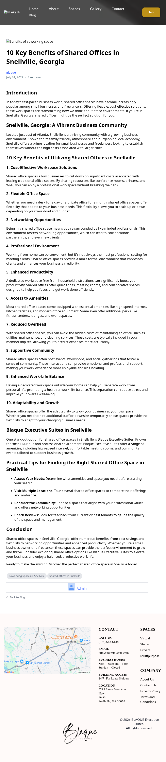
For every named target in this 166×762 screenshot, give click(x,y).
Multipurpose (150, 656)
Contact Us (148, 685)
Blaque (11, 72)
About (54, 9)
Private (145, 650)
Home (34, 9)
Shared (145, 644)
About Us (147, 679)
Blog (32, 15)
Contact (118, 9)
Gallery (95, 9)
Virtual (145, 638)
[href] (47, 650)
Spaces (74, 9)
